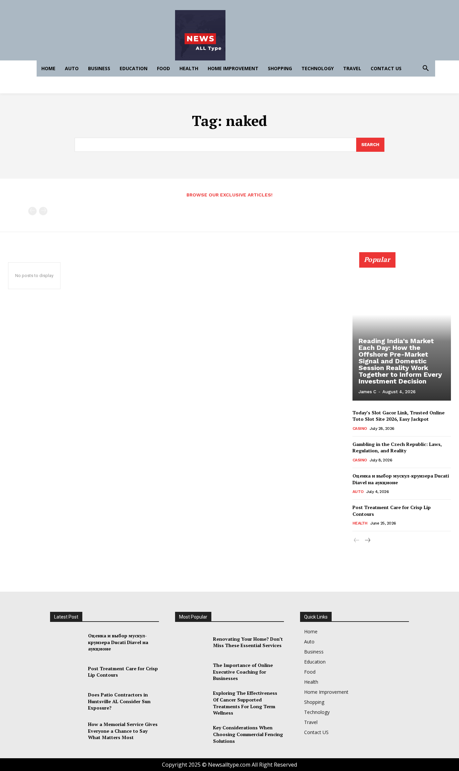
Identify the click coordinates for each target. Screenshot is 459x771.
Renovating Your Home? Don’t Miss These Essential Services (248, 642)
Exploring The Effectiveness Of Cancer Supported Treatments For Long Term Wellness (245, 703)
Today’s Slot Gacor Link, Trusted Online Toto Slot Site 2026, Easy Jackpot (398, 415)
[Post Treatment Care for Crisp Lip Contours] (66, 671)
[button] (426, 68)
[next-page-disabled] (43, 211)
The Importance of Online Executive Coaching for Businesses (243, 671)
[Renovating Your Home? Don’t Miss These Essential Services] (191, 642)
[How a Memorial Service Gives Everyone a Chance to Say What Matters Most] (66, 730)
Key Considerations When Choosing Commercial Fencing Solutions (248, 734)
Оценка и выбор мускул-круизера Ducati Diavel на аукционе (118, 642)
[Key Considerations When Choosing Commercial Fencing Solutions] (191, 734)
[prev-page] (32, 211)
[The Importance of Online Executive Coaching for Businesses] (191, 671)
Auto (358, 491)
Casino (359, 428)
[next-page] (367, 540)
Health (360, 523)
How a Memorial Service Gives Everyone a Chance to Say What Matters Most (123, 730)
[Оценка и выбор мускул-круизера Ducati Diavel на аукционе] (66, 642)
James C (367, 391)
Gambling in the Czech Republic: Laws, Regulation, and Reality (397, 447)
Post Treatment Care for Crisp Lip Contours (391, 510)
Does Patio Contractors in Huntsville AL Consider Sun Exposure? (119, 701)
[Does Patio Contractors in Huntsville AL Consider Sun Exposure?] (66, 701)
